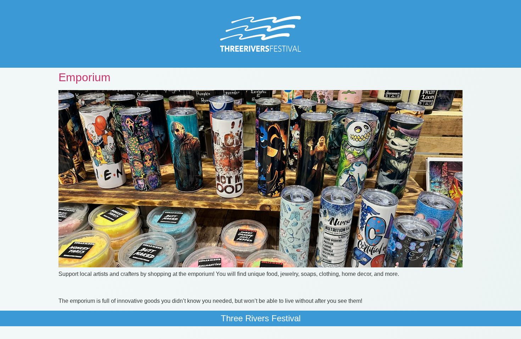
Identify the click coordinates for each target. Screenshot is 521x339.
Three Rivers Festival (261, 318)
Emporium (84, 77)
